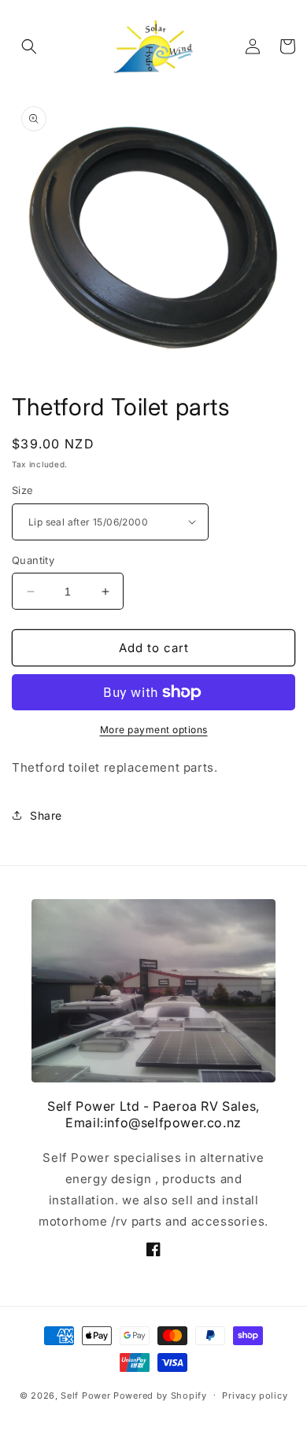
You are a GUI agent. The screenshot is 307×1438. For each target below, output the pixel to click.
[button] (29, 46)
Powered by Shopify (160, 1394)
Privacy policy (254, 1395)
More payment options (154, 730)
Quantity (33, 560)
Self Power (85, 1394)
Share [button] (46, 815)
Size (23, 490)
